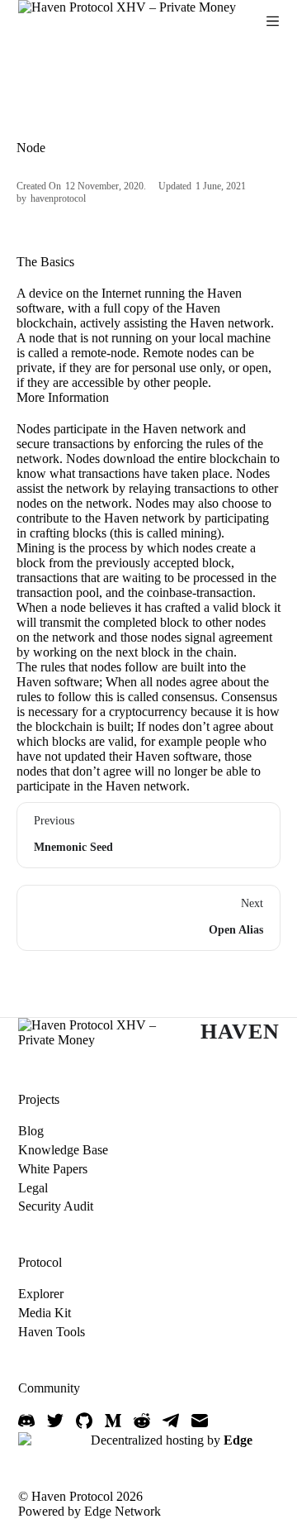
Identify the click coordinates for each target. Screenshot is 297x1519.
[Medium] (113, 1420)
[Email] (199, 1420)
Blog (31, 1131)
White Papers (52, 1169)
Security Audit (55, 1206)
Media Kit (44, 1313)
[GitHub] (84, 1420)
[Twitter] (55, 1420)
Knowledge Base (63, 1150)
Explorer (41, 1294)
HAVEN (239, 1032)
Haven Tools (51, 1332)
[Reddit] (142, 1420)
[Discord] (26, 1420)
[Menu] (272, 21)
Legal (33, 1188)
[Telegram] (171, 1420)
